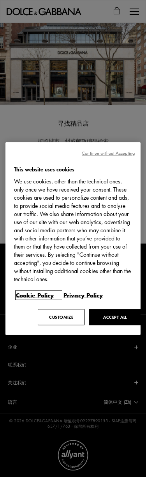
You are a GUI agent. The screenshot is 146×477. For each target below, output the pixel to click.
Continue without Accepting (108, 153)
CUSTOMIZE (61, 316)
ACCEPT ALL (115, 316)
